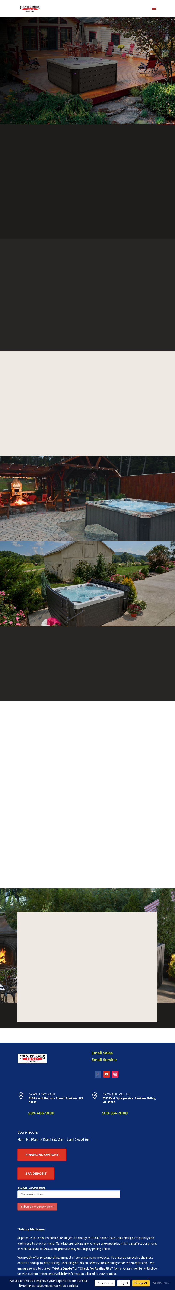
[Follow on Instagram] (115, 1074)
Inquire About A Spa (87, 857)
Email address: (32, 1188)
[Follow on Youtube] (106, 1074)
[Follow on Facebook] (98, 1074)
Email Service (104, 1060)
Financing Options (41, 1155)
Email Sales (102, 1053)
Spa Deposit (36, 1173)
